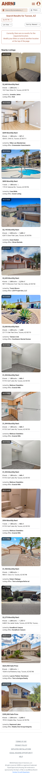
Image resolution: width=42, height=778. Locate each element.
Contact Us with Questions (21, 772)
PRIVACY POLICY (21, 745)
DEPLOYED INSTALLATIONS (21, 749)
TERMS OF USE (21, 741)
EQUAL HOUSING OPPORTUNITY (21, 753)
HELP (21, 757)
